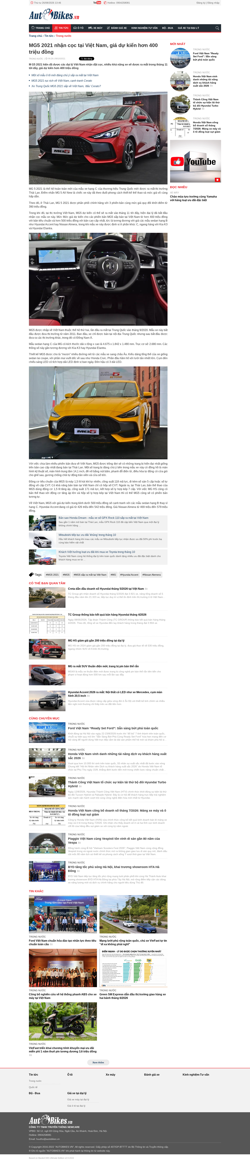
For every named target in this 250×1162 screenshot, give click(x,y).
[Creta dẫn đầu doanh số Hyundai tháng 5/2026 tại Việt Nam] (47, 597)
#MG (113, 574)
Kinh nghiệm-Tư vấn (144, 28)
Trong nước (63, 35)
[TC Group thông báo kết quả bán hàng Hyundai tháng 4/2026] (47, 623)
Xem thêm (98, 1062)
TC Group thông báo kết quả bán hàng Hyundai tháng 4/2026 (107, 614)
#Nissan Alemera (152, 574)
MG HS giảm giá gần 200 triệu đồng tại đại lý (96, 640)
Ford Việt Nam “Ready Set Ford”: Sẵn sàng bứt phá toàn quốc (113, 728)
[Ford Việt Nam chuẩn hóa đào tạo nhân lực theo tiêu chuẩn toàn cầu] (63, 914)
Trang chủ (43, 28)
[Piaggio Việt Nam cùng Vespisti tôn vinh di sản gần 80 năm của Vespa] (47, 843)
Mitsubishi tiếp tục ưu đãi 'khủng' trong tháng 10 (87, 534)
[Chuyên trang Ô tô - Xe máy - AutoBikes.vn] (54, 14)
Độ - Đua (167, 28)
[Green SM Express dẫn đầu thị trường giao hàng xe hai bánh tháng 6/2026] (133, 968)
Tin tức (64, 28)
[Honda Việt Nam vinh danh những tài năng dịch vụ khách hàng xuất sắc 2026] (47, 758)
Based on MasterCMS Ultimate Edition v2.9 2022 (51, 1158)
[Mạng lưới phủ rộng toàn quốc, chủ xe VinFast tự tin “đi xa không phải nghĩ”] (133, 914)
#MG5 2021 (52, 574)
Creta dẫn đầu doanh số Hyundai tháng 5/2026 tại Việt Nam (106, 588)
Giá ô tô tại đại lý (76, 1105)
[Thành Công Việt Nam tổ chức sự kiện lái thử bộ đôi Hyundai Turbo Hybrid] (47, 786)
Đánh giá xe (119, 28)
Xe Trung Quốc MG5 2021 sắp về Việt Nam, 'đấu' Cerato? (66, 86)
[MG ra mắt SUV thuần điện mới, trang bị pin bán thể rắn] (47, 675)
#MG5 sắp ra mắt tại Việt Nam (90, 574)
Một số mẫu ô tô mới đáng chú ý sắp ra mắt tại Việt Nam (64, 75)
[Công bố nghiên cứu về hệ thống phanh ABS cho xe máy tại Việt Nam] (63, 968)
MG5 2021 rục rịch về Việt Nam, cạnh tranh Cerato (61, 80)
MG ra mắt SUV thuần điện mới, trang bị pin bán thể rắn (103, 666)
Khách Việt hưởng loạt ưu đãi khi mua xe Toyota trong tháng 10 (97, 551)
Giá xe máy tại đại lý (78, 1099)
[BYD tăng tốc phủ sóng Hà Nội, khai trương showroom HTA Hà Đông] (47, 871)
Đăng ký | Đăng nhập (208, 2)
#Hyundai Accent (129, 574)
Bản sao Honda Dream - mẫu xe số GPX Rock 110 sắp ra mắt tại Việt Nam (103, 517)
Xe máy (97, 28)
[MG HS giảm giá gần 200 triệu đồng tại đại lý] (47, 649)
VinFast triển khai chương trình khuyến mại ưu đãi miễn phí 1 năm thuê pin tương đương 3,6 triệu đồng (63, 1050)
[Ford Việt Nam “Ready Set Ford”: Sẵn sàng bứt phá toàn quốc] (47, 732)
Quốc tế (33, 1087)
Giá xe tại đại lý (188, 28)
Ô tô (81, 28)
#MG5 (66, 574)
